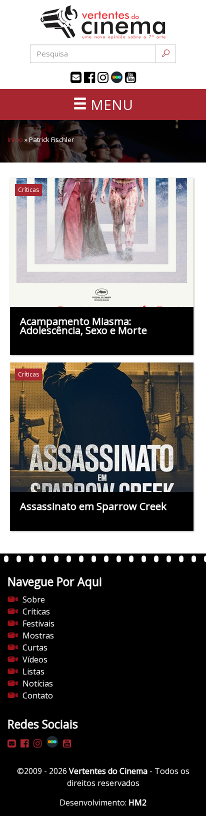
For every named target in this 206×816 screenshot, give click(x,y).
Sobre (33, 599)
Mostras (38, 635)
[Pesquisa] (166, 53)
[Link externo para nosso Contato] (76, 77)
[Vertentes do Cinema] (103, 22)
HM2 (137, 802)
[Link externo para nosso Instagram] (103, 77)
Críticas (36, 611)
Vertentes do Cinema (108, 771)
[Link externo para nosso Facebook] (89, 77)
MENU (110, 104)
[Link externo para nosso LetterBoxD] (116, 77)
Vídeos (35, 659)
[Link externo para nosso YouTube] (130, 77)
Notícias (37, 683)
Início (15, 139)
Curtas (35, 647)
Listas (33, 671)
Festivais (38, 623)
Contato (37, 695)
